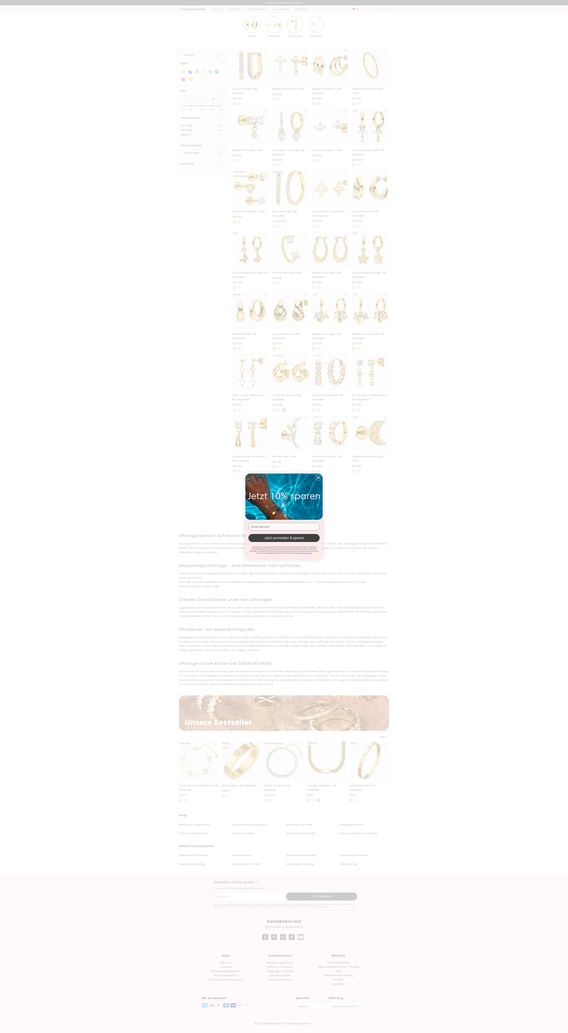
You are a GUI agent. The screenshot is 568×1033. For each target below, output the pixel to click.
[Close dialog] (318, 477)
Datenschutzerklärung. (306, 553)
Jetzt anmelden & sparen (284, 538)
